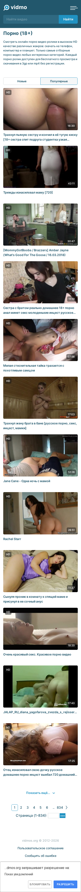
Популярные (59, 81)
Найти (68, 19)
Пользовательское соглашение (40, 848)
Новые (22, 81)
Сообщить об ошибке (40, 856)
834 (60, 807)
